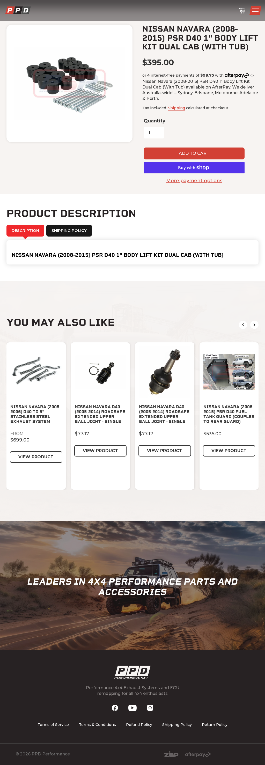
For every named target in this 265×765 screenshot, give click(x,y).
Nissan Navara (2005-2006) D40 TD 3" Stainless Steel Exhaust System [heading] (35, 414)
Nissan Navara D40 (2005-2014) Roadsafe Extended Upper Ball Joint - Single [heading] (100, 414)
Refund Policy (139, 724)
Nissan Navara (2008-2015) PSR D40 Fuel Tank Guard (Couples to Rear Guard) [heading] (228, 414)
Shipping (176, 108)
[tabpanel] (132, 252)
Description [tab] (25, 230)
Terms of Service (53, 724)
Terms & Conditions (97, 724)
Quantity (154, 121)
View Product (36, 456)
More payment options (194, 180)
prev (243, 325)
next (254, 325)
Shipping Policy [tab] (69, 230)
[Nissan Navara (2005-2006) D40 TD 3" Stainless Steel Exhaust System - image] (36, 372)
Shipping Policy (177, 724)
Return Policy (214, 724)
